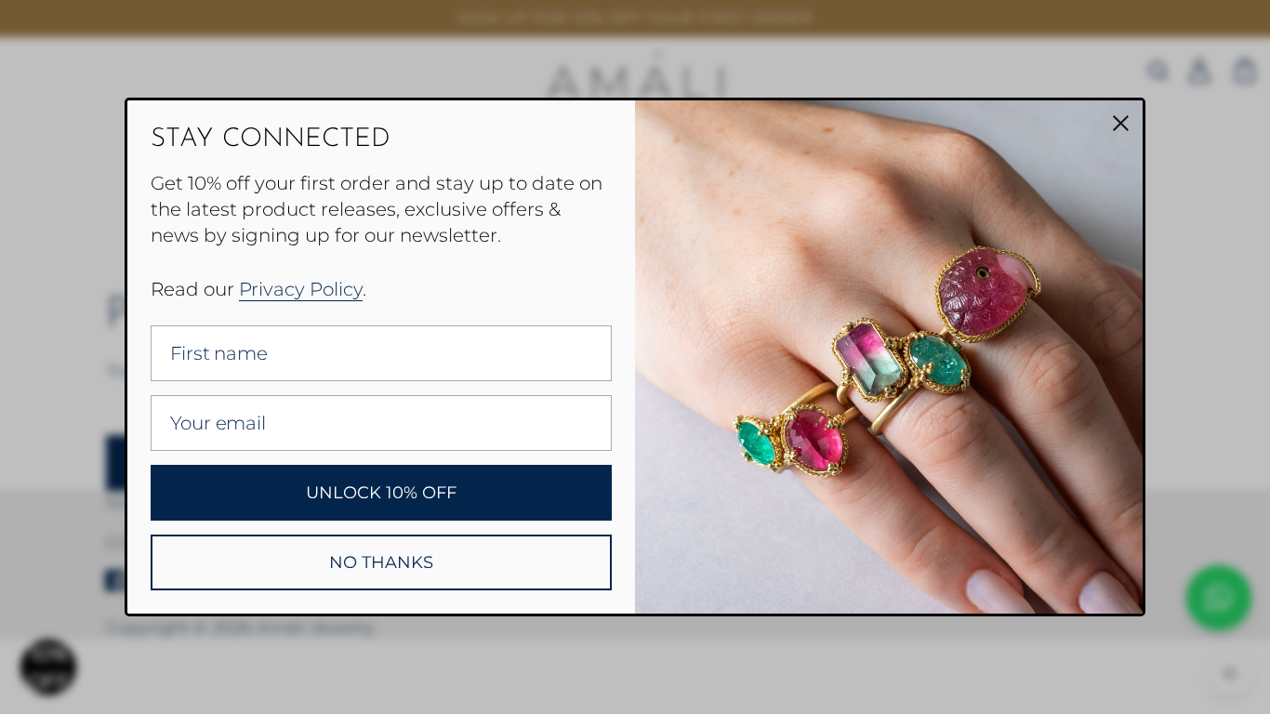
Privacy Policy (301, 289)
